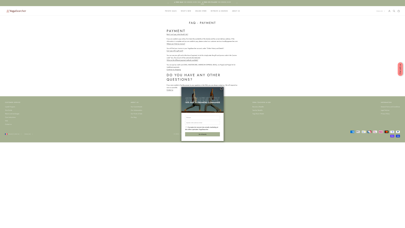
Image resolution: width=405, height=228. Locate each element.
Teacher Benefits (257, 110)
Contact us (170, 90)
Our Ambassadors (136, 110)
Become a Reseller (258, 107)
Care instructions (10, 117)
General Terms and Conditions (390, 107)
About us (236, 11)
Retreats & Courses (219, 11)
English (380, 11)
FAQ (6, 121)
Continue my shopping (174, 70)
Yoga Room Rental (258, 114)
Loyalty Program (10, 107)
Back (168, 34)
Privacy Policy (385, 114)
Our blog (133, 117)
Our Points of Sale (136, 114)
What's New (186, 11)
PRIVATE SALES (171, 11)
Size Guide (8, 110)
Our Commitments (136, 107)
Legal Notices (385, 110)
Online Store (201, 11)
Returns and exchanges (12, 114)
